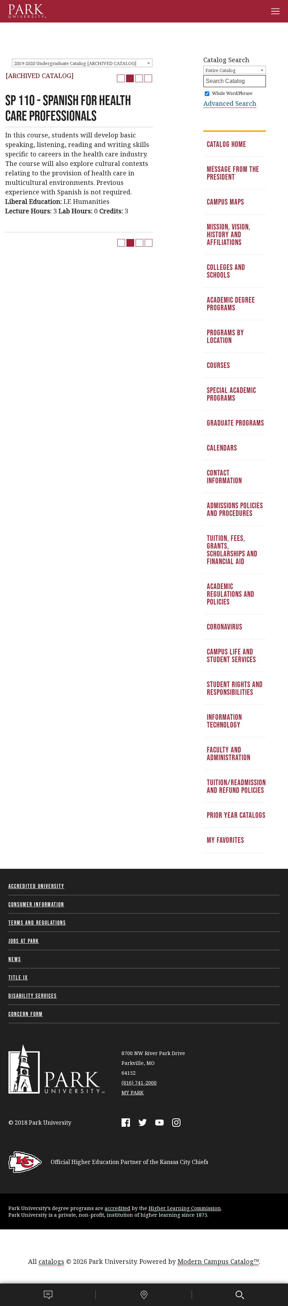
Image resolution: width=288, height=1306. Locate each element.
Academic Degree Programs (231, 304)
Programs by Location (225, 336)
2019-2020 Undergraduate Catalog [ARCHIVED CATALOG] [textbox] (75, 63)
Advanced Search (229, 103)
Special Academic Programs (231, 394)
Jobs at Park (23, 941)
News (14, 959)
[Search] (240, 1295)
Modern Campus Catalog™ (218, 1261)
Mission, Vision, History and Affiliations (228, 234)
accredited (117, 1208)
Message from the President (233, 173)
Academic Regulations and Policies (230, 594)
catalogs (51, 1261)
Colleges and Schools (226, 271)
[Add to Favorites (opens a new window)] (121, 78)
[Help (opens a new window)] (148, 78)
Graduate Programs (235, 423)
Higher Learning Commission (185, 1208)
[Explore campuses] (144, 1295)
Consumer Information (36, 904)
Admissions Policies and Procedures (235, 509)
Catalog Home (226, 144)
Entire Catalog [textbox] (220, 70)
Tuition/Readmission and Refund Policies (236, 786)
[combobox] (82, 63)
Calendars (222, 448)
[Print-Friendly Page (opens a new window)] (139, 78)
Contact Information (224, 476)
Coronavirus (224, 626)
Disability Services (32, 996)
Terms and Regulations (37, 922)
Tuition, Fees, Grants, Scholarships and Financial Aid (232, 549)
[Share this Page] (130, 78)
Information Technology (224, 721)
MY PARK (133, 1092)
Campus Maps (225, 202)
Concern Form (25, 1014)
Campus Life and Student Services (231, 655)
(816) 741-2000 (139, 1082)
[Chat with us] (48, 1295)
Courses (218, 365)
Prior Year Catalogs (236, 815)
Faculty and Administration (228, 753)
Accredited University (36, 886)
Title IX (18, 977)
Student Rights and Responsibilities (235, 688)
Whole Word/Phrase (232, 93)
